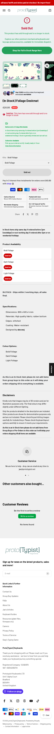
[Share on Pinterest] (32, 214)
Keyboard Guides (10, 614)
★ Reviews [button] (52, 369)
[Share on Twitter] (28, 214)
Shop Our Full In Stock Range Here (27, 50)
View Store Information (13, 146)
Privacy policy (19, 724)
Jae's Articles (8, 610)
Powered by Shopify (33, 721)
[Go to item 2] (14, 86)
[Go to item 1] (6, 86)
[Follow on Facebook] (4, 701)
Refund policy (7, 724)
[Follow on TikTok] (38, 701)
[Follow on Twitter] (11, 701)
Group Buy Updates (10, 596)
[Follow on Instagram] (18, 701)
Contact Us (7, 592)
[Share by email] (36, 214)
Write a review (27, 516)
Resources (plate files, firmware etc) (12, 620)
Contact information (12, 726)
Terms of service (32, 724)
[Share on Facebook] (23, 214)
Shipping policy (45, 724)
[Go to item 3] (23, 86)
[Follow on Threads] (24, 701)
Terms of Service (9, 635)
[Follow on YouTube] (31, 701)
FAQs (5, 600)
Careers (6, 626)
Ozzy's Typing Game (10, 640)
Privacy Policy (8, 631)
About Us (6, 605)
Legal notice (26, 726)
